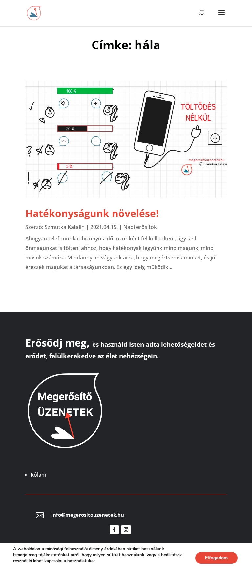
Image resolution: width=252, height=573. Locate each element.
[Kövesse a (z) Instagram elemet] (126, 529)
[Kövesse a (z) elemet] (137, 529)
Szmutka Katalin (65, 227)
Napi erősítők (140, 227)
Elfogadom (216, 558)
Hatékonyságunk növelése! (92, 213)
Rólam (38, 474)
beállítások (171, 555)
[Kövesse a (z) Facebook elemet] (114, 529)
